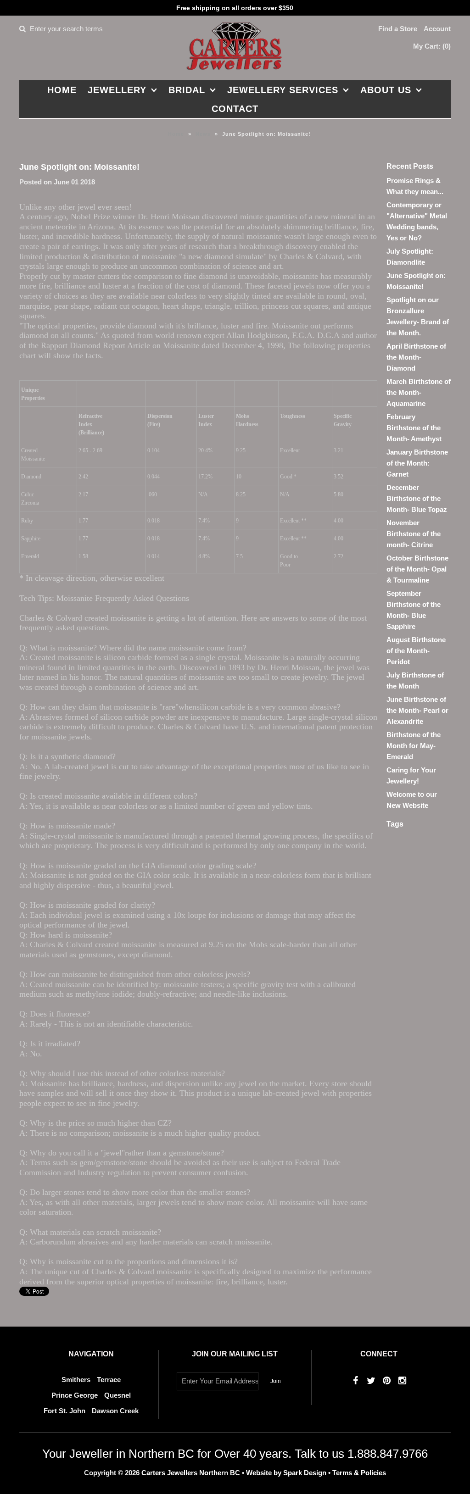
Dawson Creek (115, 1411)
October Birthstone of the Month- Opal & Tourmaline (417, 569)
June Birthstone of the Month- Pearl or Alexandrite (417, 710)
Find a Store (397, 29)
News (203, 134)
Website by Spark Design (287, 1473)
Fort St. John (64, 1411)
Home (62, 90)
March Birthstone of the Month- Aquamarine (418, 392)
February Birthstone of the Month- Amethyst (414, 428)
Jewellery (117, 90)
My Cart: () (432, 46)
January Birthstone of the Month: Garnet (417, 463)
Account (437, 29)
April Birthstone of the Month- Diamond (416, 357)
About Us (385, 90)
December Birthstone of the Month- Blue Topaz (416, 498)
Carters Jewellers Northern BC (190, 1473)
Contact (235, 109)
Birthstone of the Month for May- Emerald (413, 746)
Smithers (76, 1379)
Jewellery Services (282, 90)
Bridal (186, 90)
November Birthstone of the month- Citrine (413, 534)
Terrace (109, 1379)
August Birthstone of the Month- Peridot (416, 651)
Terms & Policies (359, 1473)
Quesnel (117, 1395)
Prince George (74, 1395)
